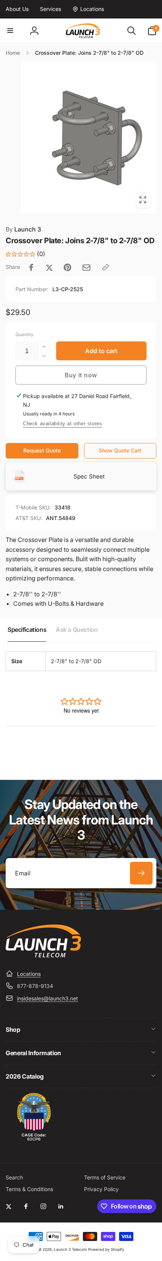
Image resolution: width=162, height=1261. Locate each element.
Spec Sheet (89, 476)
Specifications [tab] (27, 629)
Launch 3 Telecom (70, 1249)
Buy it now (81, 375)
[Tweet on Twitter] (49, 267)
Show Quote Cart (120, 450)
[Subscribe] (141, 873)
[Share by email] (86, 267)
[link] (17, 9)
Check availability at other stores (62, 423)
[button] (10, 30)
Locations (29, 974)
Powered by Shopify (106, 1249)
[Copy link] (105, 267)
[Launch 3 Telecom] (43, 955)
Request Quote (42, 450)
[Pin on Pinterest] (67, 267)
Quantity (24, 334)
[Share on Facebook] (31, 267)
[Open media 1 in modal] (81, 137)
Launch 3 (23, 229)
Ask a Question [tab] (77, 629)
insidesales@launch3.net (47, 998)
